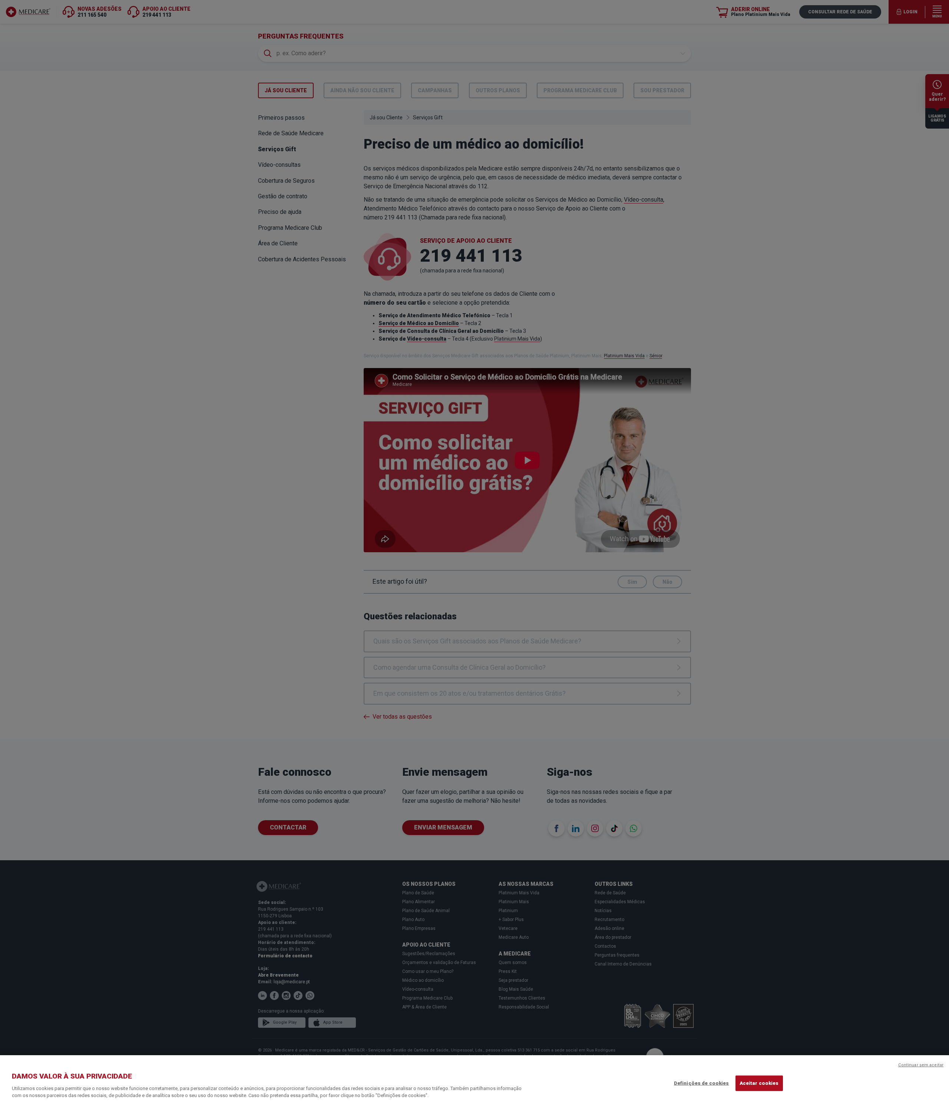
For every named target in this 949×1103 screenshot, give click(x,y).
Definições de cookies (701, 1083)
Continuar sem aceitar (920, 1065)
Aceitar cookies (759, 1083)
